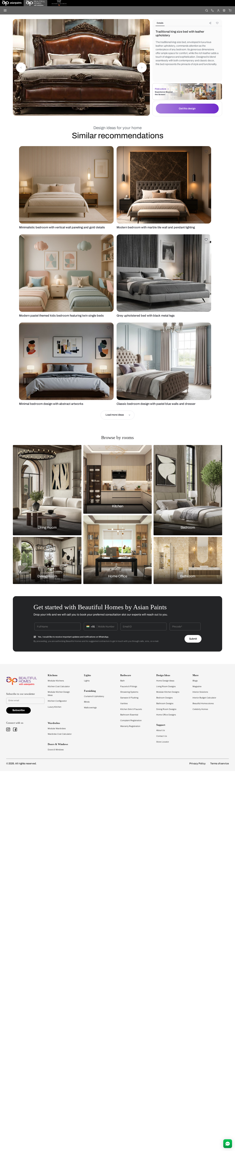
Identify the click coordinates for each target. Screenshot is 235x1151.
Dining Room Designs (166, 709)
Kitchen (117, 506)
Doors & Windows (56, 749)
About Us (160, 730)
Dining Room (47, 576)
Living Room (47, 528)
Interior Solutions (200, 692)
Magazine (197, 686)
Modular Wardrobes (57, 728)
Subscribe (18, 710)
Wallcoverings (90, 707)
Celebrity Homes (200, 709)
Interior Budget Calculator (204, 698)
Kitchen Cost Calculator (59, 686)
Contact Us (161, 736)
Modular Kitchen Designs (167, 692)
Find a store (160, 89)
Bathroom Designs (164, 703)
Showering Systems (129, 692)
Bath (122, 681)
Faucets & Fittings (128, 686)
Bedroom (188, 528)
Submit (193, 639)
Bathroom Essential (129, 715)
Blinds (87, 702)
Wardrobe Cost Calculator (60, 734)
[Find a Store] (224, 10)
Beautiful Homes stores (203, 703)
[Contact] (212, 10)
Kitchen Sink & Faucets (131, 709)
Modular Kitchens (56, 681)
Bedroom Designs (164, 698)
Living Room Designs (166, 686)
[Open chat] (227, 1143)
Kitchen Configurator (57, 701)
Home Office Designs (166, 715)
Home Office (117, 576)
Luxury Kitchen (54, 707)
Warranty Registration (130, 726)
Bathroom (187, 576)
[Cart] (230, 10)
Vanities (124, 703)
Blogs (195, 681)
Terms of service (219, 763)
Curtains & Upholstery (94, 696)
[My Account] (218, 10)
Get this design (187, 108)
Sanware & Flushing (129, 698)
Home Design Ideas (165, 681)
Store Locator (162, 742)
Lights (87, 681)
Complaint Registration (131, 720)
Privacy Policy (197, 763)
